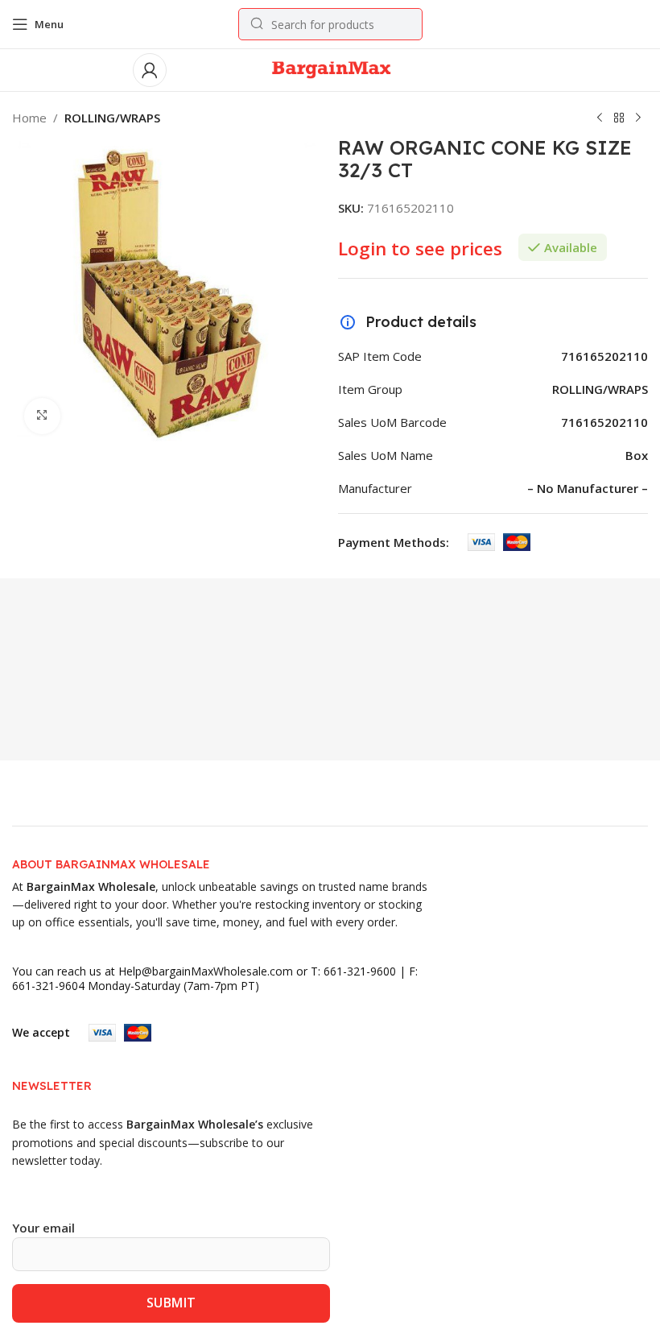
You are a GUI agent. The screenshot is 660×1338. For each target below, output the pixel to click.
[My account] (150, 70)
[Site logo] (330, 68)
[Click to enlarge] (42, 416)
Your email (43, 1228)
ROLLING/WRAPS (112, 118)
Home (29, 118)
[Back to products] (619, 118)
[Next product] (638, 118)
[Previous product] (599, 118)
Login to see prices (420, 248)
